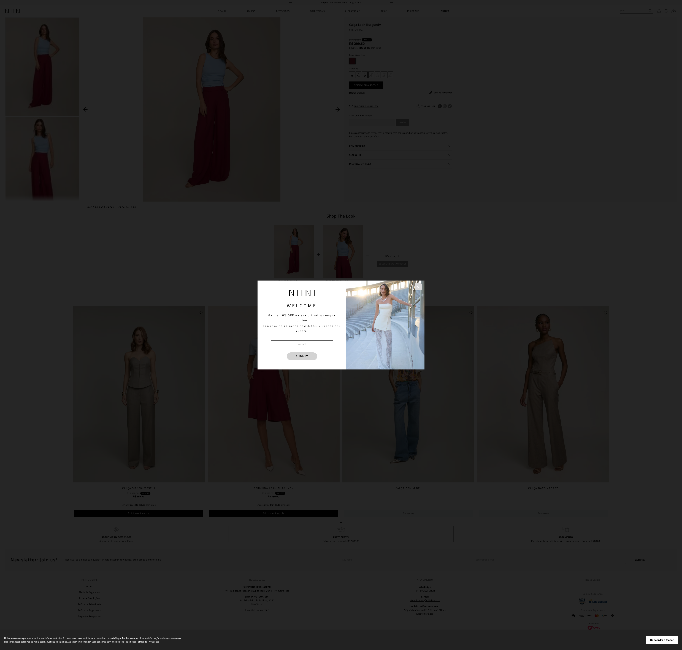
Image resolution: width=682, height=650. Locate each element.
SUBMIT (302, 356)
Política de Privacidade (148, 642)
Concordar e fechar (662, 639)
